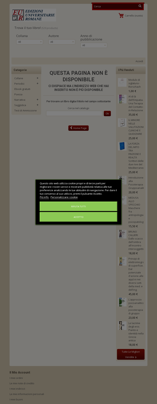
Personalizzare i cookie (64, 197)
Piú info (44, 197)
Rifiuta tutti (78, 206)
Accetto (78, 216)
